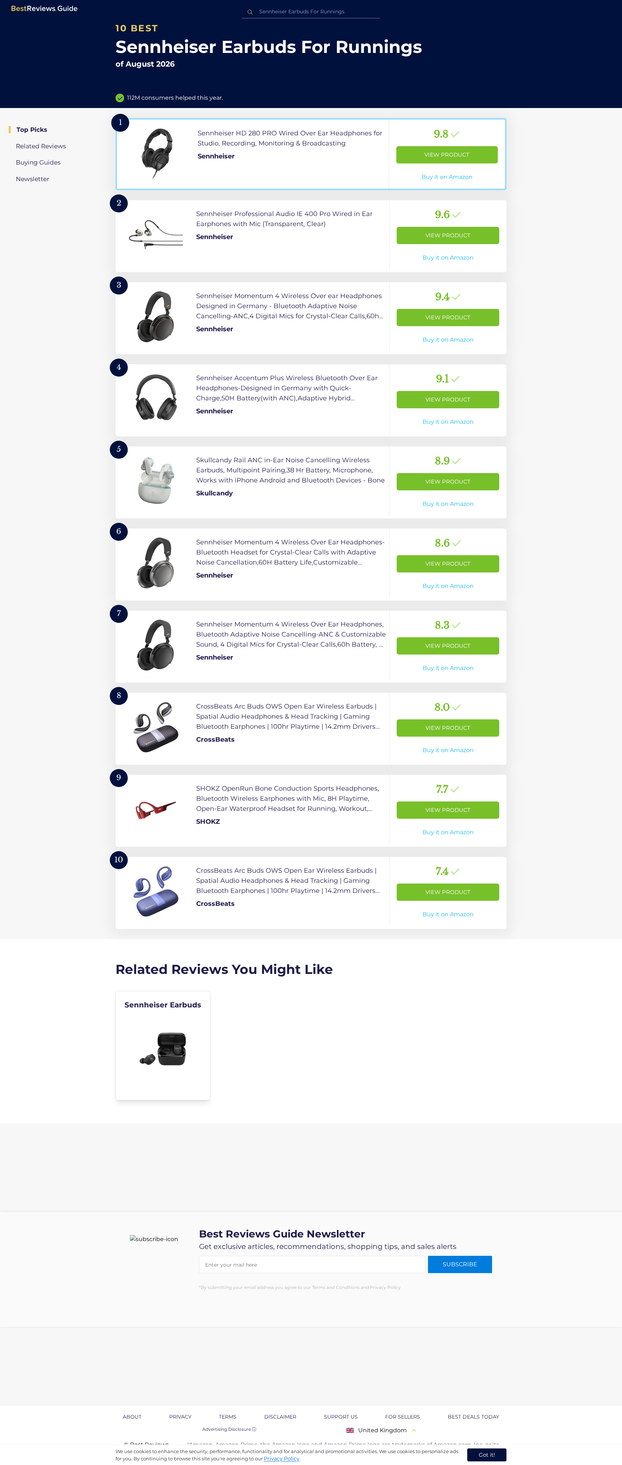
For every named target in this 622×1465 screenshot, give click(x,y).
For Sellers (402, 1417)
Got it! (487, 1454)
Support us (341, 1417)
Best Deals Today (473, 1417)
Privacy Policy (281, 1458)
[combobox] (311, 11)
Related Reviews (41, 146)
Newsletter (32, 179)
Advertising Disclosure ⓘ (229, 1429)
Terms (227, 1417)
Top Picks (32, 129)
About (132, 1417)
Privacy (180, 1417)
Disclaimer (280, 1417)
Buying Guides (38, 162)
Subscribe (460, 1264)
